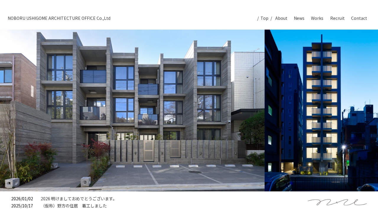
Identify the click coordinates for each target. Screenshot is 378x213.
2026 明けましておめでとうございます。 (79, 198)
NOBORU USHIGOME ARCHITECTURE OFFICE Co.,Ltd (59, 18)
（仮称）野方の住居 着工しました (74, 206)
